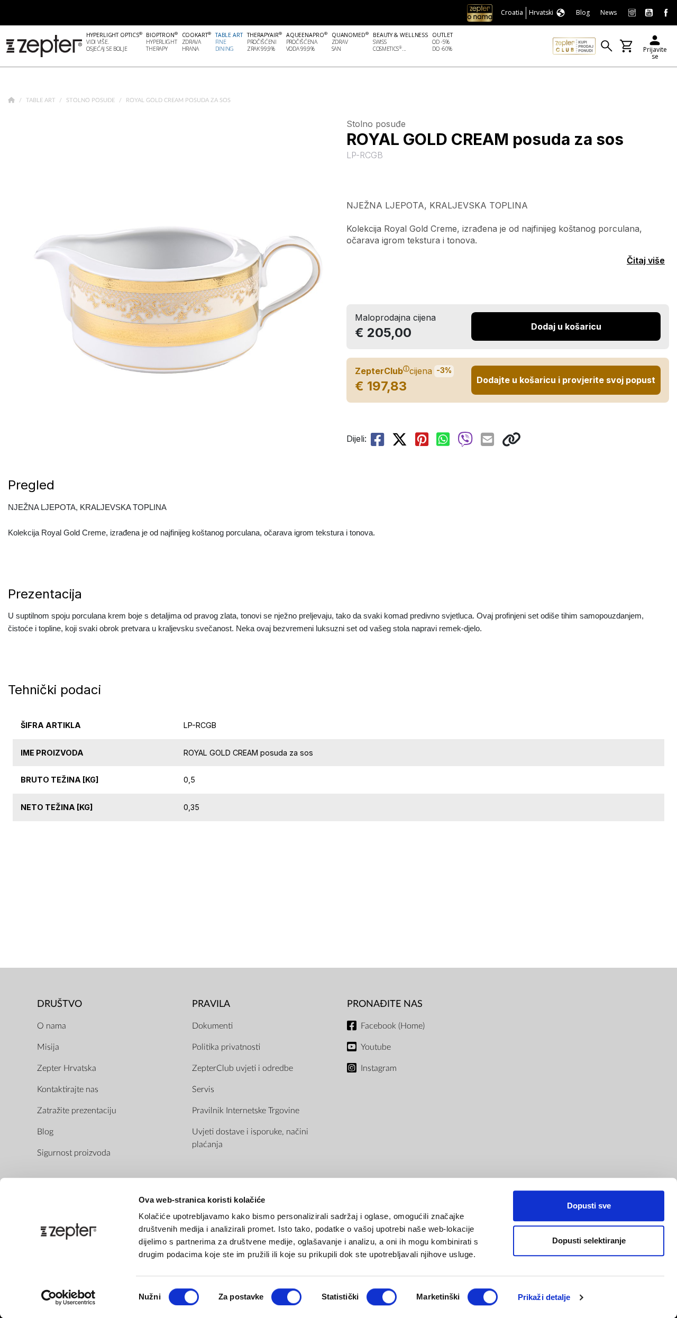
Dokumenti (212, 1026)
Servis (203, 1089)
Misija (48, 1047)
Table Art (41, 100)
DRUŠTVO (59, 1003)
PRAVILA (211, 1003)
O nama (51, 1026)
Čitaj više (646, 260)
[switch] (286, 1296)
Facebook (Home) (393, 1026)
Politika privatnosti (226, 1047)
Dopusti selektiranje (589, 1240)
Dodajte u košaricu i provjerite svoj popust (566, 380)
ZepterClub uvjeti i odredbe (242, 1068)
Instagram (379, 1068)
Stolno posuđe (91, 100)
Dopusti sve (589, 1205)
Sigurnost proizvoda (74, 1153)
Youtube (376, 1047)
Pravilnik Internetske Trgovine (245, 1110)
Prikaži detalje (544, 1297)
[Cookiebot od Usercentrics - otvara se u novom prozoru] (68, 1297)
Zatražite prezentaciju (76, 1110)
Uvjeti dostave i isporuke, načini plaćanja (250, 1138)
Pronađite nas (385, 1003)
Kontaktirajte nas (67, 1089)
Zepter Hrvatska (66, 1068)
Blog (45, 1132)
